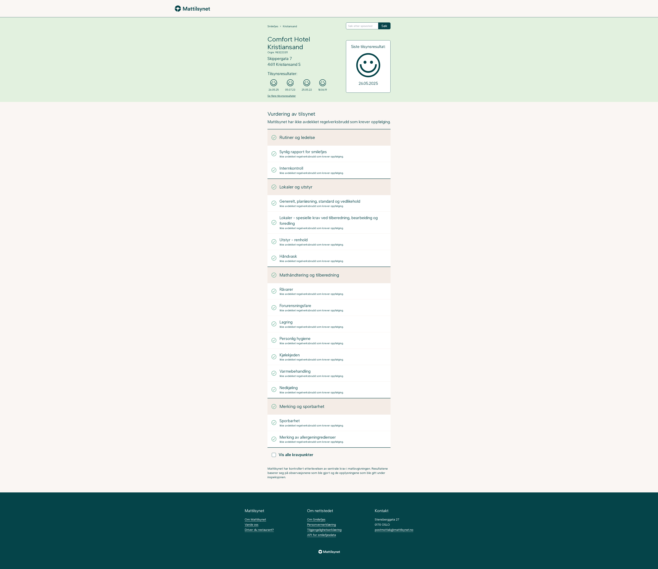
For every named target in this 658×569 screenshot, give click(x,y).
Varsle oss (251, 524)
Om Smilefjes (316, 519)
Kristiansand (290, 26)
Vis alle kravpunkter (296, 454)
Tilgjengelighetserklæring (324, 529)
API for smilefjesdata (321, 535)
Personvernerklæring (321, 524)
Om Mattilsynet (255, 519)
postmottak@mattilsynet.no (394, 529)
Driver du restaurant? (259, 529)
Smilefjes (272, 26)
